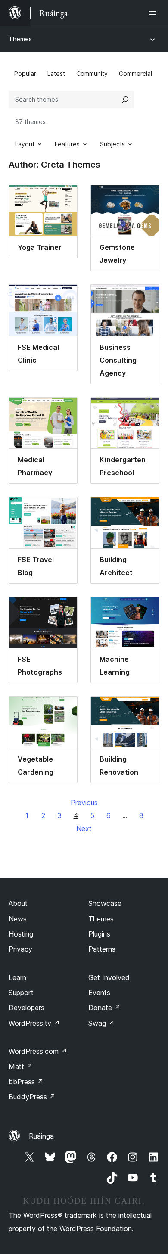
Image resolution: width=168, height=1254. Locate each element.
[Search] (125, 99)
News (18, 919)
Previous (84, 802)
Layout (24, 144)
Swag (101, 1023)
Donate (104, 1007)
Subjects (112, 144)
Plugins (99, 934)
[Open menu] (154, 13)
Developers (26, 1007)
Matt (21, 1066)
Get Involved (109, 977)
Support (21, 992)
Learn (17, 977)
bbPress (26, 1081)
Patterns (101, 949)
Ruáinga (41, 1136)
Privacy (20, 949)
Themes (20, 39)
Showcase (104, 903)
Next (84, 828)
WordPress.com (38, 1051)
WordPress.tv (34, 1023)
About (18, 903)
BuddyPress (32, 1096)
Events (99, 992)
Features (67, 144)
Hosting (21, 934)
